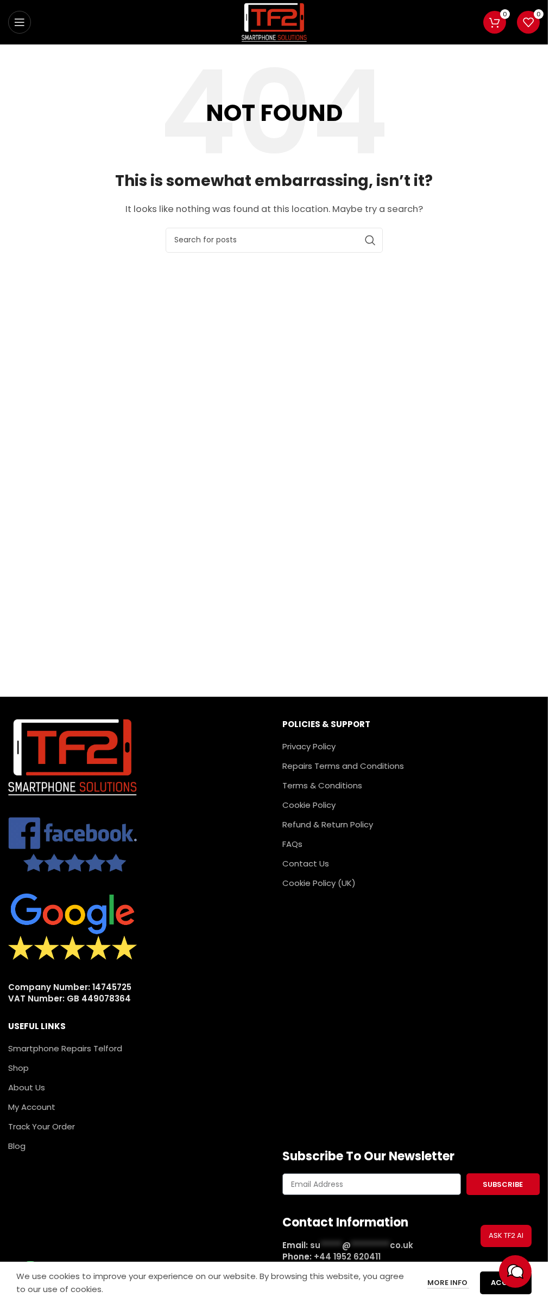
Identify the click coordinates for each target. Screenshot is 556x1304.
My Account (31, 1107)
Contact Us (305, 863)
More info (448, 1282)
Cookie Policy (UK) (319, 883)
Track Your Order (41, 1126)
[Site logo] (274, 21)
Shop (18, 1068)
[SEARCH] (370, 240)
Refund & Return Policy (327, 824)
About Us (26, 1087)
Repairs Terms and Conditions (343, 766)
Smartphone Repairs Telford (65, 1048)
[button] (515, 1271)
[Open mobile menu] (19, 22)
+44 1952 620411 (347, 1256)
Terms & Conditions (322, 785)
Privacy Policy (309, 746)
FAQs (292, 844)
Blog (17, 1146)
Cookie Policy (309, 805)
